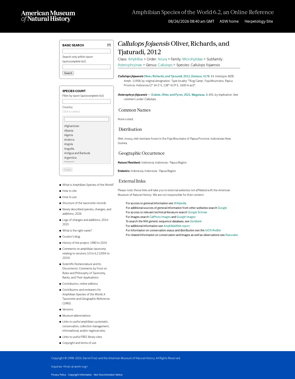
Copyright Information (80, 375)
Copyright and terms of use (79, 343)
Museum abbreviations (76, 315)
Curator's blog (71, 236)
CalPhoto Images (160, 217)
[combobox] (86, 112)
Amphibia (135, 59)
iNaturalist (231, 235)
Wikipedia (180, 203)
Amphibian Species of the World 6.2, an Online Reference (203, 12)
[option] (88, 126)
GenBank (196, 221)
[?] (109, 45)
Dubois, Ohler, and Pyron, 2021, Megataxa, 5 (179, 94)
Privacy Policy (58, 375)
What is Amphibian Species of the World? (88, 185)
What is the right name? (77, 230)
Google (222, 208)
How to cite (69, 191)
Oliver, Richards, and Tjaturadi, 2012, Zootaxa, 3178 (176, 76)
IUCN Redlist (213, 230)
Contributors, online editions (80, 283)
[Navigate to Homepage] (48, 16)
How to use (69, 197)
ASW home (229, 21)
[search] (86, 131)
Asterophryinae (130, 65)
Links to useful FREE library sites (82, 337)
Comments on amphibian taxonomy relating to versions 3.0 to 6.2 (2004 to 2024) (86, 253)
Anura (162, 59)
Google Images (186, 217)
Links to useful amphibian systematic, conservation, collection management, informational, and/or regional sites (85, 326)
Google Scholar (197, 212)
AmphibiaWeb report (177, 226)
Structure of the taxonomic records (84, 203)
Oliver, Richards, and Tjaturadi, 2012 (174, 48)
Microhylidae (192, 59)
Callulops (165, 65)
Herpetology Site (259, 21)
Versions (67, 309)
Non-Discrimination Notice (108, 375)
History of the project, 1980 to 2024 (84, 243)
